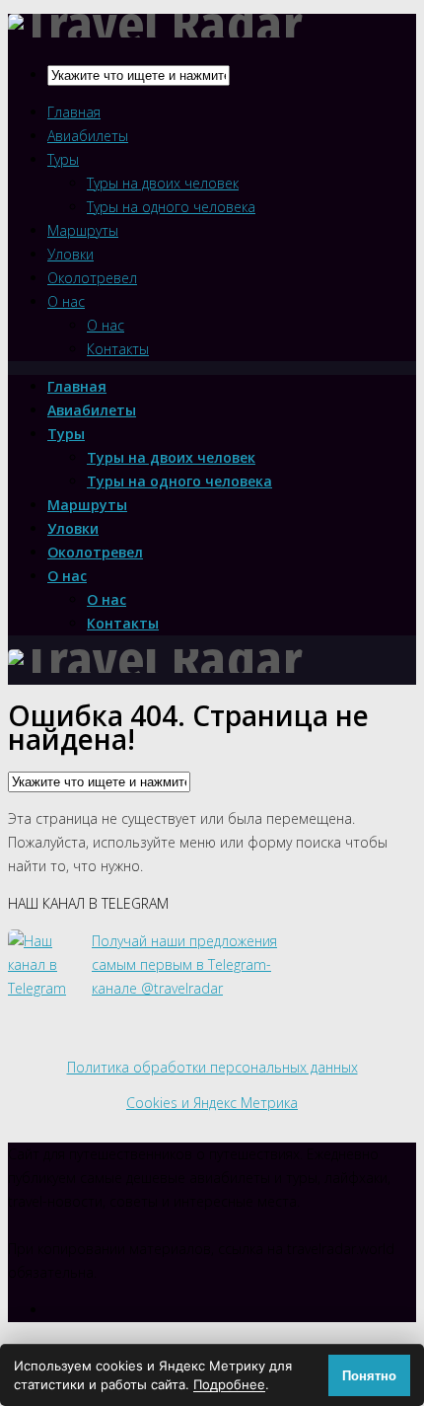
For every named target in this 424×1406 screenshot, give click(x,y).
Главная (74, 112)
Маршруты (82, 230)
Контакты (118, 348)
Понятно (369, 1376)
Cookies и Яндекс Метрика (212, 1102)
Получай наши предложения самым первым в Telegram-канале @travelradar (184, 964)
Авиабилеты (87, 135)
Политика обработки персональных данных (212, 1067)
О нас (66, 301)
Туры (63, 159)
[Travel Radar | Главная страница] (156, 660)
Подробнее (229, 1384)
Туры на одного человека (171, 206)
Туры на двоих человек (163, 183)
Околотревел (92, 277)
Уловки (70, 254)
